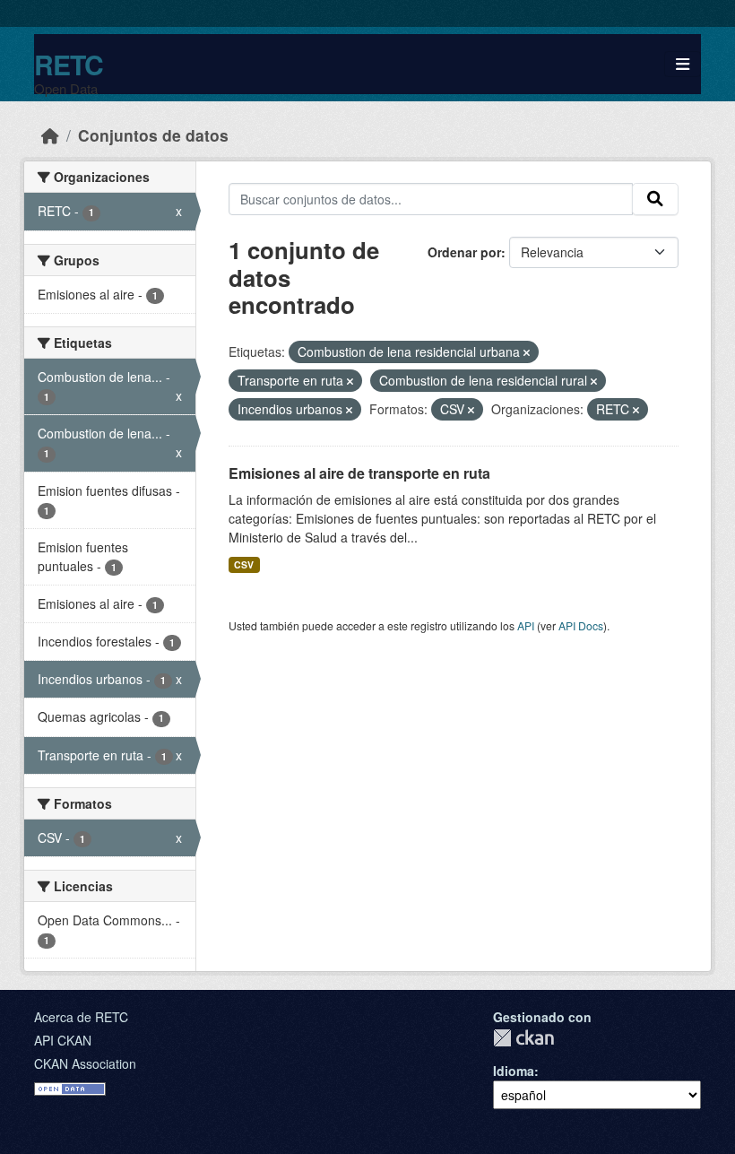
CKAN (523, 1037)
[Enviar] (655, 199)
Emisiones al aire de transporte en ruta (359, 473)
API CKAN (62, 1040)
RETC (68, 64)
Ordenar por (464, 252)
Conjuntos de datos (153, 135)
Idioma (513, 1071)
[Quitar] (526, 352)
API (525, 625)
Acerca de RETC (81, 1017)
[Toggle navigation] (682, 64)
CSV (244, 564)
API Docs (580, 625)
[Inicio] (50, 135)
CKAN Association (85, 1063)
